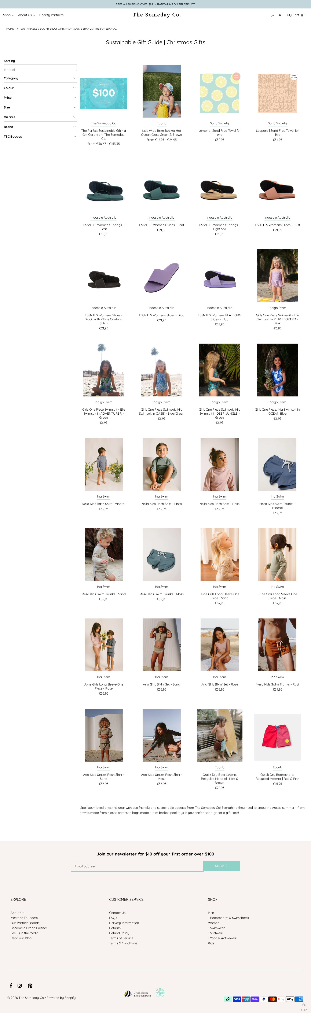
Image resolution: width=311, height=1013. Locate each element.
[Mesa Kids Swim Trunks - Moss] (161, 556)
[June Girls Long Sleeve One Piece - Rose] (103, 647)
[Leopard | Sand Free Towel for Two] (277, 93)
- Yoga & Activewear (222, 938)
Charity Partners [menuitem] (51, 15)
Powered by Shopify (61, 998)
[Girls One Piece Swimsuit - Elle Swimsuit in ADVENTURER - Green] (103, 372)
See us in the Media (24, 933)
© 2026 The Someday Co (25, 998)
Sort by (9, 61)
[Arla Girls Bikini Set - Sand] (161, 647)
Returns (115, 928)
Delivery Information (124, 923)
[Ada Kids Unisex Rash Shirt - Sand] (103, 737)
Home (10, 28)
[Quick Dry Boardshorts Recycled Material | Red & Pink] (277, 737)
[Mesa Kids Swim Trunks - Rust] (277, 647)
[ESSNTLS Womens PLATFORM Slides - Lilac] (219, 277)
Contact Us (117, 913)
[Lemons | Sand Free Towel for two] (219, 93)
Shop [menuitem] (7, 15)
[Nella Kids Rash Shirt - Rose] (219, 466)
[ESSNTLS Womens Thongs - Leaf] (103, 187)
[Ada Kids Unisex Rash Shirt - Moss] (161, 737)
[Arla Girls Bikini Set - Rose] (219, 647)
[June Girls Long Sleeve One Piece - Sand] (219, 556)
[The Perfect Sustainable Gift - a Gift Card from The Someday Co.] (103, 93)
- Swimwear (216, 928)
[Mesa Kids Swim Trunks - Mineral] (277, 466)
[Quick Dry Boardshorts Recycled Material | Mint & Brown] (219, 737)
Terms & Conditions (123, 943)
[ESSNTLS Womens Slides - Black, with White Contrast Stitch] (103, 277)
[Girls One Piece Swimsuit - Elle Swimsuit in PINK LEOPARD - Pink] (277, 277)
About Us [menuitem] (25, 15)
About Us (17, 913)
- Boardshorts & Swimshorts (228, 918)
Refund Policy (119, 933)
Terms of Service (121, 938)
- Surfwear (215, 933)
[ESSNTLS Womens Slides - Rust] (277, 187)
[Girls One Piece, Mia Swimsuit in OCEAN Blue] (277, 372)
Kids (211, 943)
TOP (304, 1008)
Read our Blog (21, 938)
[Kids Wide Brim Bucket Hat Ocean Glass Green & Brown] (161, 93)
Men (211, 913)
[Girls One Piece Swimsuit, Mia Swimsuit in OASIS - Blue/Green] (161, 372)
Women (213, 923)
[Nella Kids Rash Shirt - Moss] (161, 466)
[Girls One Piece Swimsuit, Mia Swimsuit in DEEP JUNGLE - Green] (219, 372)
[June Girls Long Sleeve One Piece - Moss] (277, 556)
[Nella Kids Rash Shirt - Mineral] (103, 466)
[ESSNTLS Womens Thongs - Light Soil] (219, 187)
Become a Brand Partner (29, 928)
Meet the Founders (24, 918)
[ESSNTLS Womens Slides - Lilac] (161, 277)
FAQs (113, 918)
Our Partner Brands (25, 923)
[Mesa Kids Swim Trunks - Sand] (103, 556)
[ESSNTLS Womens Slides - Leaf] (161, 187)
